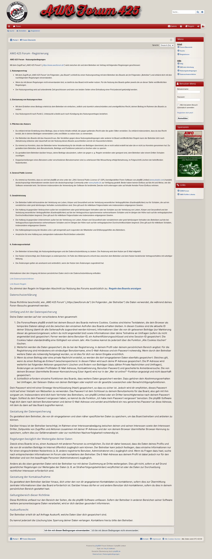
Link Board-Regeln (18, 284)
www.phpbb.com (157, 180)
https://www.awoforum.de (53, 65)
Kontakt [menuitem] (146, 539)
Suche (11, 31)
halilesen (112, 548)
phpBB (97, 546)
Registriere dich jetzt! (185, 113)
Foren (18, 26)
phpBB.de (116, 551)
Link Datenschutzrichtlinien (22, 278)
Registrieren (35, 31)
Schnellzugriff (9, 27)
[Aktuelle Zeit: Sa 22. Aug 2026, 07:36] (171, 40)
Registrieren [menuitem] (203, 27)
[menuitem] (172, 26)
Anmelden (22, 31)
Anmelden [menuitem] (199, 27)
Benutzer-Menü (187, 83)
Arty (105, 548)
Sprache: (155, 45)
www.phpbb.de (95, 183)
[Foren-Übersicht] (75, 12)
